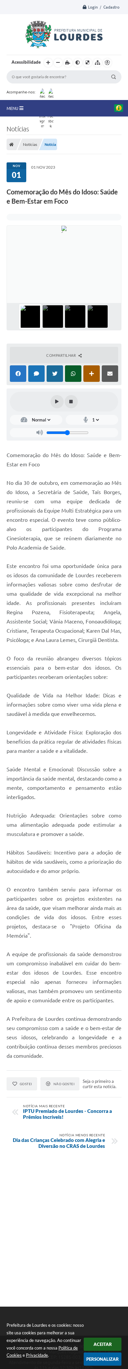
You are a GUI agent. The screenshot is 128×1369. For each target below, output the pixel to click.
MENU (13, 108)
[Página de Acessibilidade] (107, 62)
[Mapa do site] (97, 62)
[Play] (57, 401)
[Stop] (71, 401)
